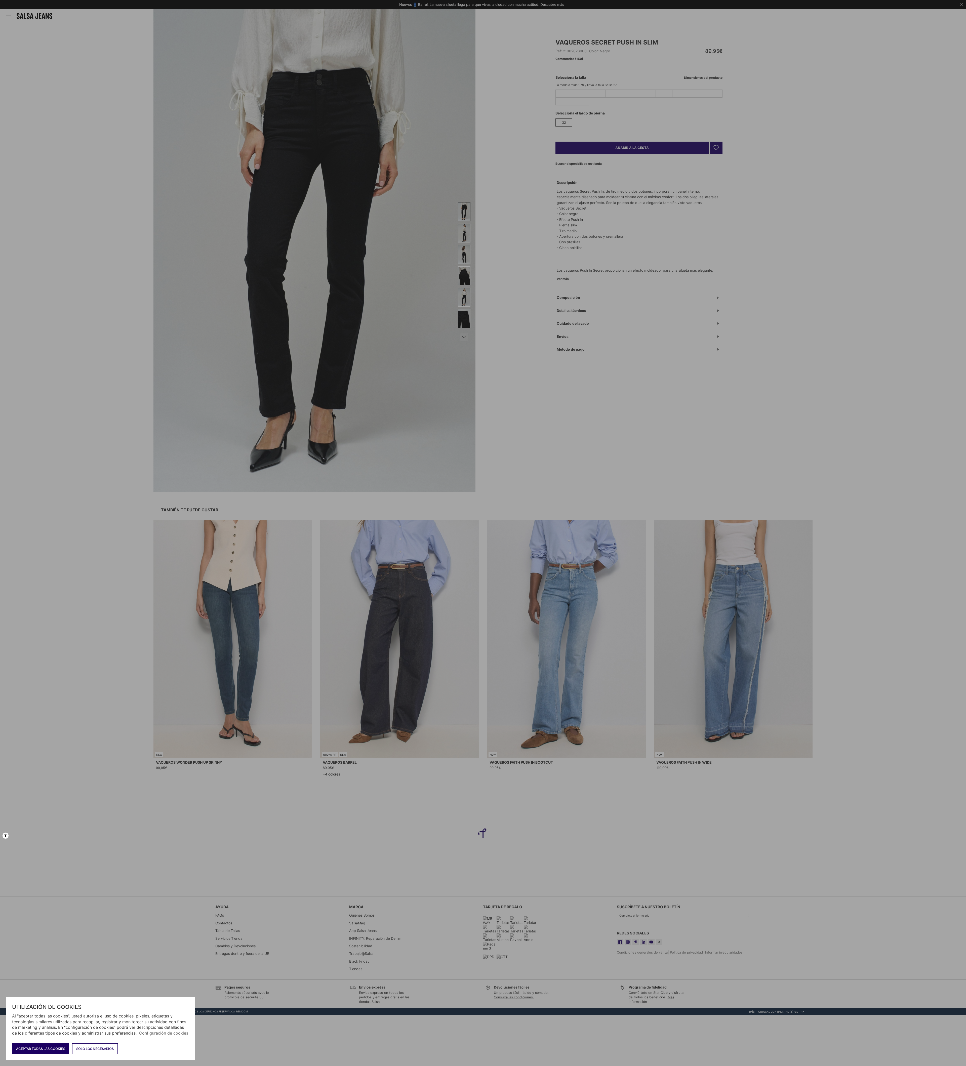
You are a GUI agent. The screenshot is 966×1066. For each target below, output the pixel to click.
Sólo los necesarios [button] (95, 1049)
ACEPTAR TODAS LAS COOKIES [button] (40, 1049)
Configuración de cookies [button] (163, 1033)
